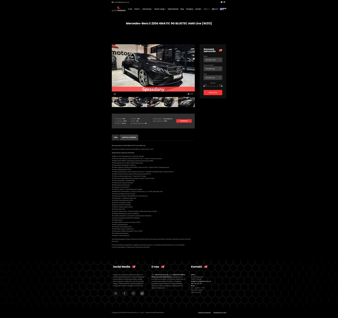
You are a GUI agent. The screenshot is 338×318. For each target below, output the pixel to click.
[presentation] (113, 65)
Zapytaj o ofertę (129, 137)
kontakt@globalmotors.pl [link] (203, 281)
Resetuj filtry (213, 92)
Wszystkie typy (210, 69)
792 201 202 (198, 283)
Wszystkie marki (210, 60)
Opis (115, 137)
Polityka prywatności (204, 312)
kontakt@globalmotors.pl (121, 2)
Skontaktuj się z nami (219, 312)
